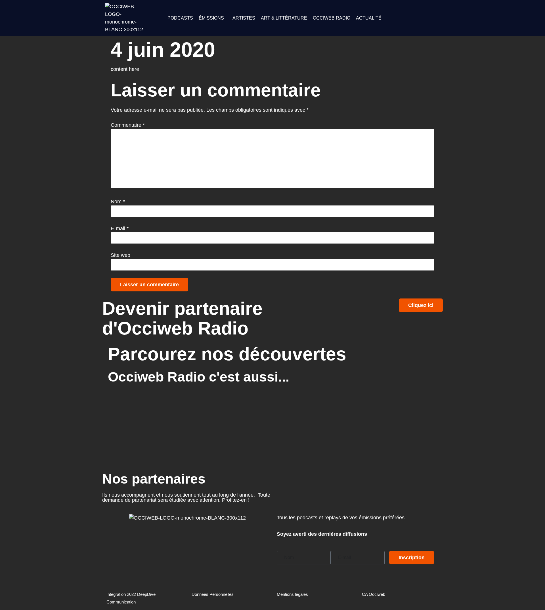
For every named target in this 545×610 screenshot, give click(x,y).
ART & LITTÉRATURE (284, 18)
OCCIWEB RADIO (331, 18)
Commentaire (128, 125)
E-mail (120, 228)
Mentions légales (292, 594)
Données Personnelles (213, 594)
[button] (213, 18)
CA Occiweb (373, 594)
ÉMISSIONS (211, 18)
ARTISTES (243, 18)
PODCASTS (180, 18)
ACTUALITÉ (369, 18)
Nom (118, 201)
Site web (120, 255)
